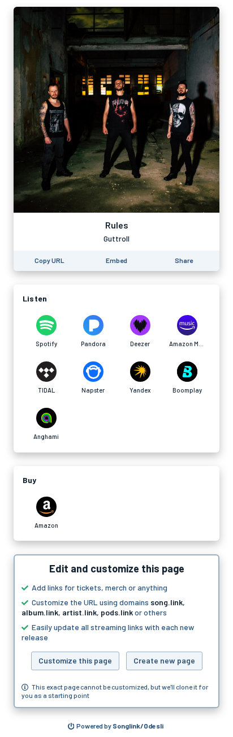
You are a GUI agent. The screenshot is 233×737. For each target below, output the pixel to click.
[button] (116, 631)
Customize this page (75, 660)
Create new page (164, 660)
